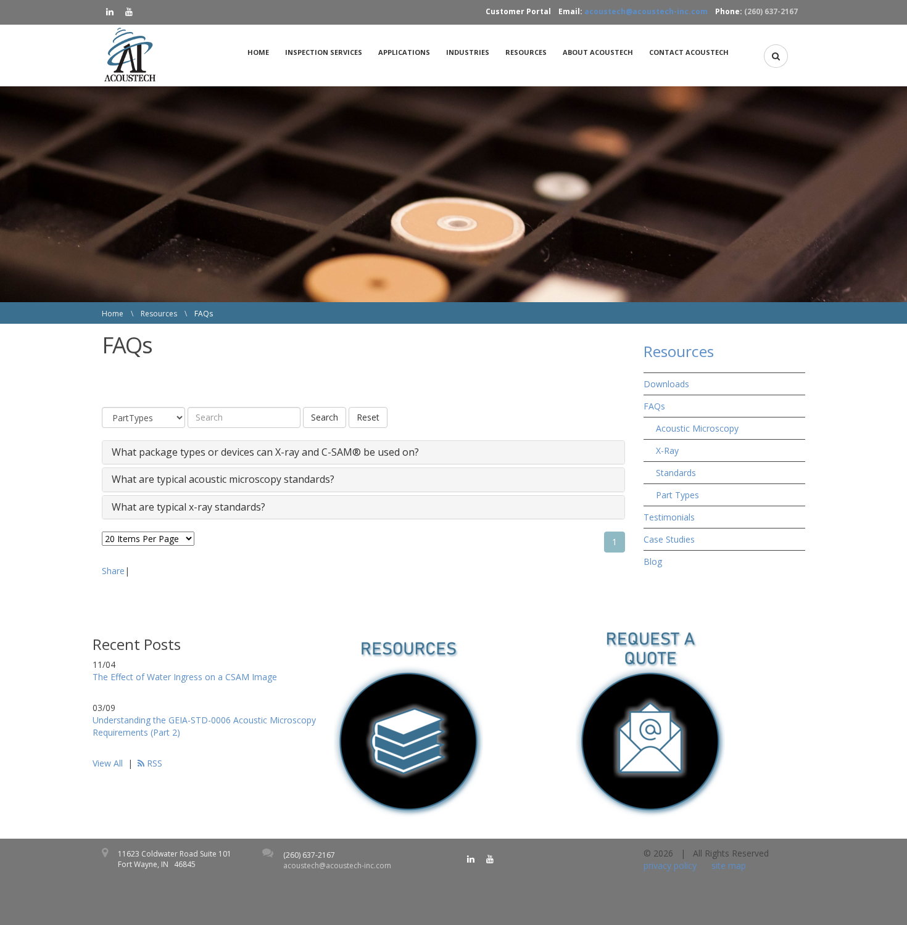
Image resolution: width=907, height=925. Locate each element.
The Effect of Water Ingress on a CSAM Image (185, 677)
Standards (676, 473)
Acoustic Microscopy (697, 428)
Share (113, 571)
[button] (776, 56)
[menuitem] (261, 52)
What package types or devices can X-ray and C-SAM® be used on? (265, 452)
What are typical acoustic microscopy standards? (223, 479)
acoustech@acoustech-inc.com (646, 11)
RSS (153, 763)
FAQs (654, 406)
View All (108, 763)
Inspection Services (323, 52)
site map (728, 865)
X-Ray (667, 450)
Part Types (677, 495)
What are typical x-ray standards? (188, 507)
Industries (467, 52)
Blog (653, 561)
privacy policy (670, 865)
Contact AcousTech (689, 52)
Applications (404, 52)
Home (258, 52)
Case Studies (669, 539)
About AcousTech (598, 52)
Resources (526, 52)
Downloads (666, 384)
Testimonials (669, 517)
